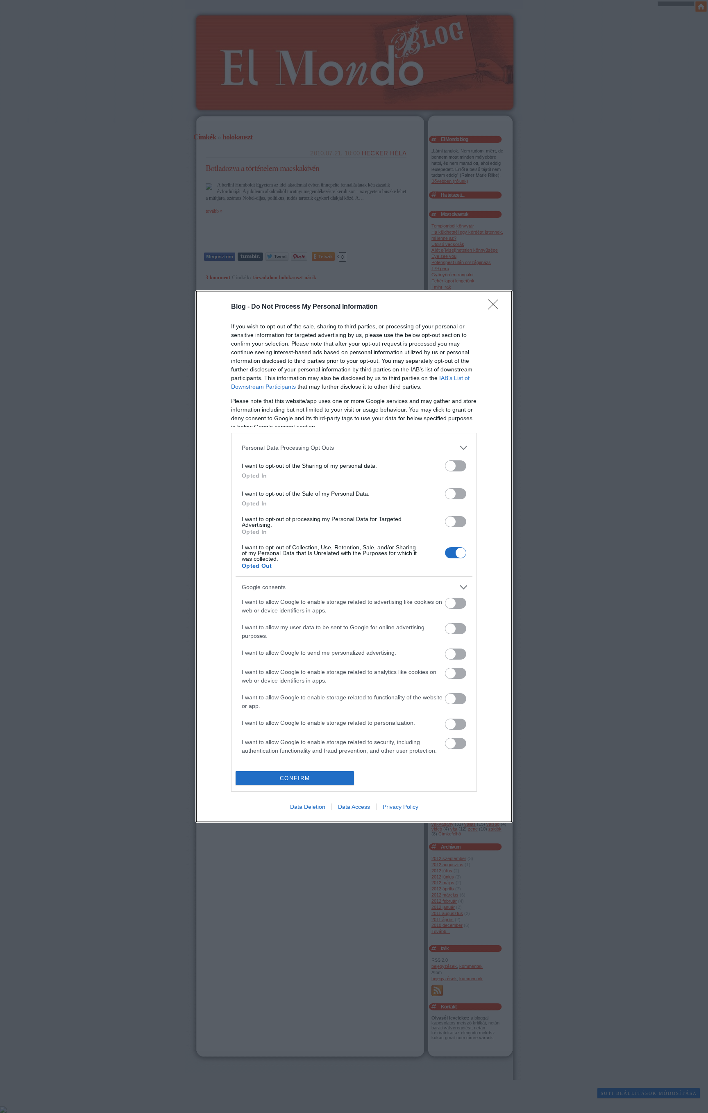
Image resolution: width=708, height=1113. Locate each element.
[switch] (455, 465)
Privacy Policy (400, 806)
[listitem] (354, 448)
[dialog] (354, 556)
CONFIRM (295, 778)
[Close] (496, 307)
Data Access (354, 806)
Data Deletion (307, 806)
